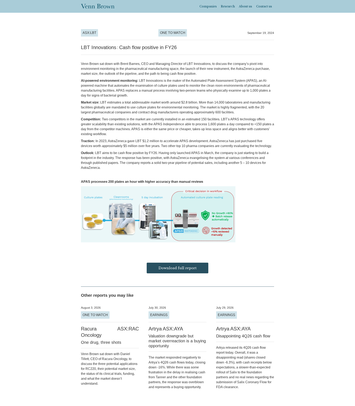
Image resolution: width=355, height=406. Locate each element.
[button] (208, 6)
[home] (97, 5)
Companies (208, 6)
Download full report (177, 268)
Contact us (264, 6)
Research (228, 6)
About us (245, 6)
